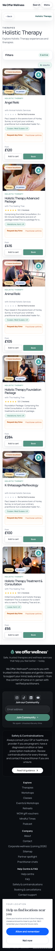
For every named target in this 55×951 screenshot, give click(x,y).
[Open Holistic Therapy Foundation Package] (24, 401)
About (27, 836)
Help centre (27, 874)
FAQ (27, 879)
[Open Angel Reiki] (24, 114)
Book (33, 156)
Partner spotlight (27, 856)
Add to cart (13, 156)
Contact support (27, 894)
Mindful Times (27, 818)
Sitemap (27, 851)
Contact (27, 841)
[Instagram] (17, 697)
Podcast (27, 823)
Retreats (27, 808)
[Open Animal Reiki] (24, 306)
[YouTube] (38, 697)
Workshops (27, 792)
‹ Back (9, 16)
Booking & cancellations (27, 889)
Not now (27, 940)
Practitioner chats (27, 861)
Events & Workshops (27, 803)
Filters (26, 55)
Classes (27, 798)
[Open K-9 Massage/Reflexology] (24, 497)
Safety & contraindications (27, 884)
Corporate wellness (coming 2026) (27, 846)
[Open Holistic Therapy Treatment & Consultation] (24, 593)
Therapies (27, 787)
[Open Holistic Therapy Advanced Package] (24, 210)
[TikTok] (24, 697)
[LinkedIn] (31, 697)
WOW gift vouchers (27, 813)
